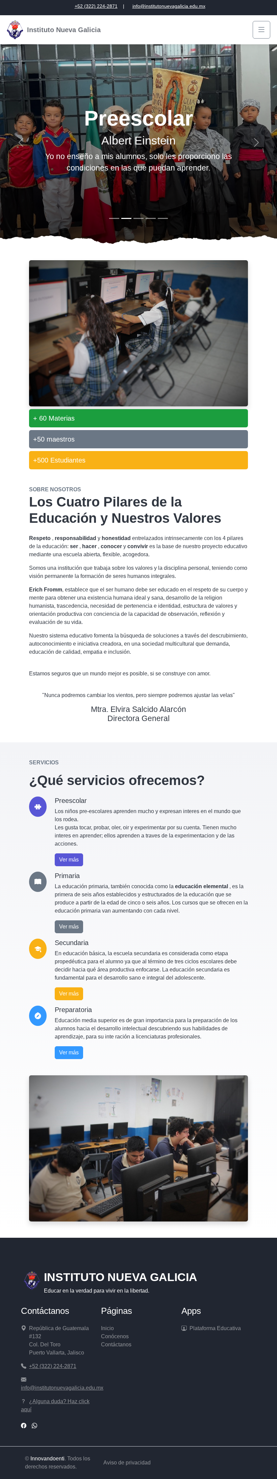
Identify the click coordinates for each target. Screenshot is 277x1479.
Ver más (69, 859)
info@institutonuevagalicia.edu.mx (168, 6)
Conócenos (115, 1336)
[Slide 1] (114, 218)
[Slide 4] (151, 218)
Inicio (107, 1328)
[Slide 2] (126, 218)
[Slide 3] (138, 218)
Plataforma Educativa (215, 1328)
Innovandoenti (47, 1458)
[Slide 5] (163, 218)
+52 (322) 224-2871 (96, 6)
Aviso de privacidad (127, 1462)
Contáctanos (116, 1344)
